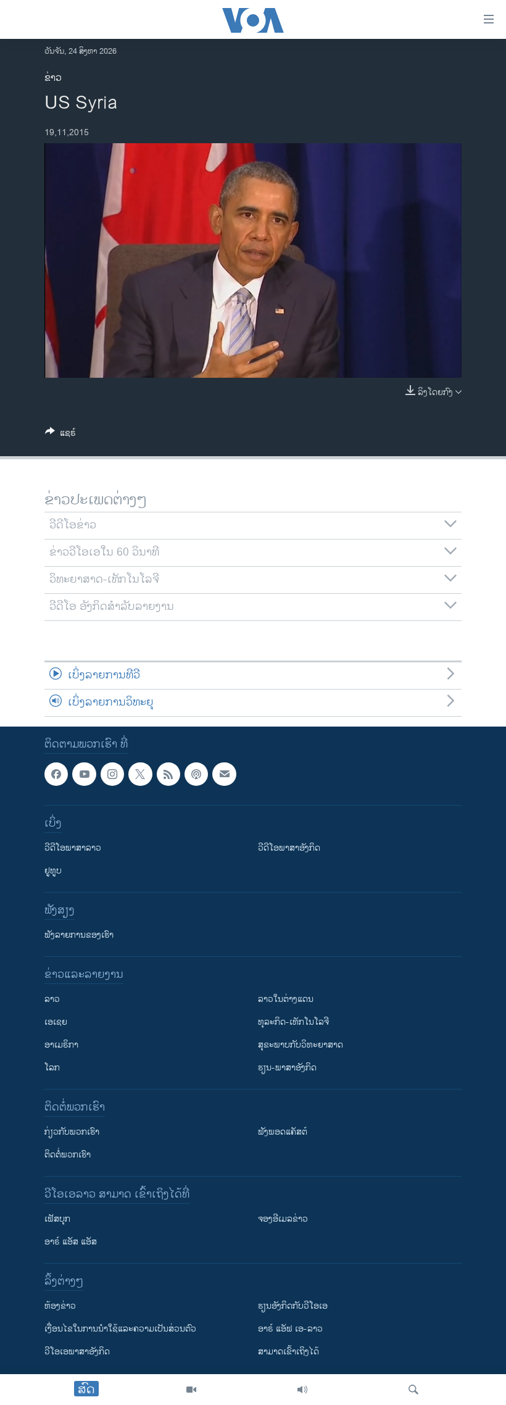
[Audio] (302, 1389)
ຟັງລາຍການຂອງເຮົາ (79, 934)
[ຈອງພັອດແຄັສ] (224, 774)
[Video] (191, 1389)
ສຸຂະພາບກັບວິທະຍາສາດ (300, 1044)
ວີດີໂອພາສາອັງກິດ (289, 847)
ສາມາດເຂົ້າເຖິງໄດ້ (288, 1351)
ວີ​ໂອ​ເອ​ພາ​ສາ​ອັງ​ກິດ (77, 1351)
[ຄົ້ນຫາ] (413, 1389)
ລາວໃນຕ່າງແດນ (285, 999)
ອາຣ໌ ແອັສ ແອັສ (70, 1241)
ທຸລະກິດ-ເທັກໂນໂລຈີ (293, 1021)
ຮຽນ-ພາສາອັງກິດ (287, 1067)
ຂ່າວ (53, 78)
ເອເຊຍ (55, 1021)
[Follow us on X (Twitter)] (140, 774)
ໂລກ (52, 1067)
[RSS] (168, 774)
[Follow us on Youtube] (84, 774)
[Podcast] (196, 774)
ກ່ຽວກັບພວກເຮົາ (71, 1131)
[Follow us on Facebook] (56, 774)
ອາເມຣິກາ (61, 1044)
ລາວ (52, 999)
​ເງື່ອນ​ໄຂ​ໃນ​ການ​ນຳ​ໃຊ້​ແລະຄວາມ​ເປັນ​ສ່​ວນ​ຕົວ (120, 1328)
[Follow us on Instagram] (112, 774)
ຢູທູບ (53, 870)
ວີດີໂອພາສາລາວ (72, 847)
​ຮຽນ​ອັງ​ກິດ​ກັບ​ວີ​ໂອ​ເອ (293, 1305)
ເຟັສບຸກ (57, 1218)
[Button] (60, 434)
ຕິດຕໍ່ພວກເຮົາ (67, 1154)
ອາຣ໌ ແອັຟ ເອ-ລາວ (290, 1328)
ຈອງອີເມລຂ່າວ (283, 1218)
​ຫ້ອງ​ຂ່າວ (60, 1305)
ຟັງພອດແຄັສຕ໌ (282, 1131)
